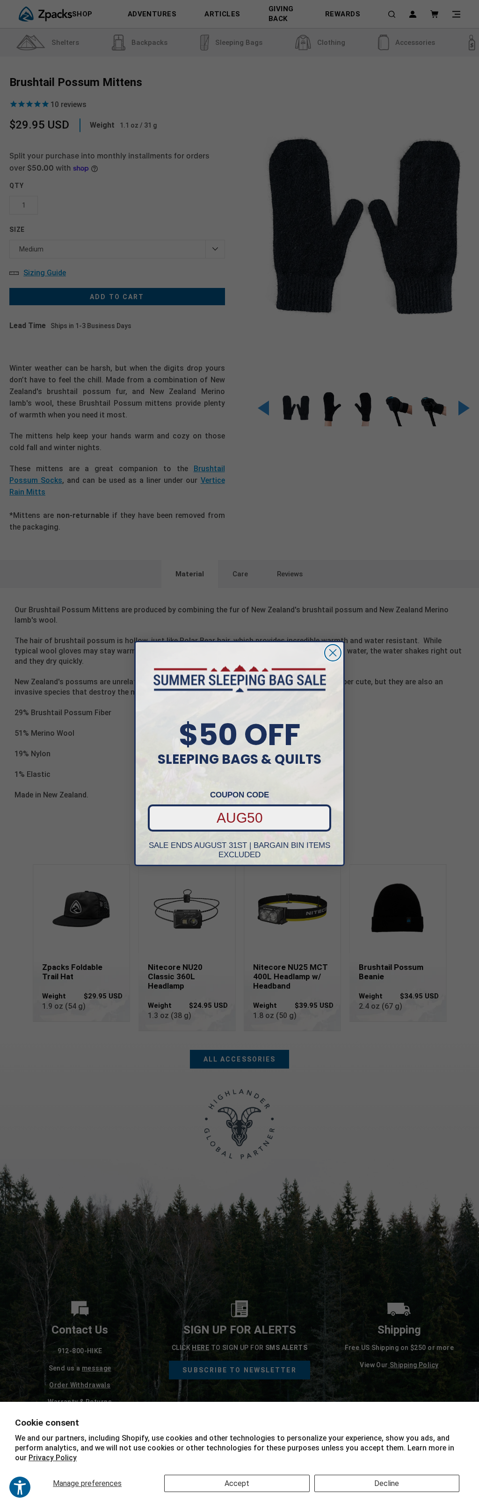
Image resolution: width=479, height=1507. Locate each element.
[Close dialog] (333, 653)
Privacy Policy (53, 1457)
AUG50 (240, 817)
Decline (386, 1483)
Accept (237, 1483)
